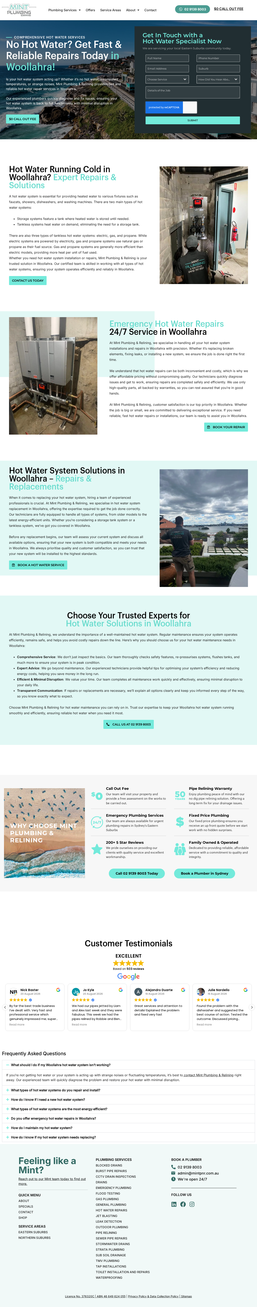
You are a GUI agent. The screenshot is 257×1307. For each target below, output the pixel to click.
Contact (150, 10)
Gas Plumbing (107, 1199)
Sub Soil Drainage (111, 1255)
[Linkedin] (174, 1204)
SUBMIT (193, 120)
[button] (252, 1007)
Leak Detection (109, 1221)
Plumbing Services (62, 10)
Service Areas (110, 10)
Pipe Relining (106, 1233)
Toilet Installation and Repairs (123, 1272)
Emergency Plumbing (113, 1188)
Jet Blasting (106, 1216)
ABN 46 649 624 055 (111, 1296)
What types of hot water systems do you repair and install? (55, 1090)
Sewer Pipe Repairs (111, 1238)
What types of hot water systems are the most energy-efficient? (59, 1109)
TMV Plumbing (107, 1261)
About (130, 10)
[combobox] (167, 79)
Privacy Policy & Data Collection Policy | (154, 1296)
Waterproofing (109, 1278)
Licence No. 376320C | (81, 1296)
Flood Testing (108, 1193)
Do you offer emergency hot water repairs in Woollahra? (53, 1118)
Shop (22, 1218)
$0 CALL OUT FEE (228, 9)
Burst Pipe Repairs (111, 1171)
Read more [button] (79, 1025)
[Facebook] (183, 1204)
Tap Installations (111, 1266)
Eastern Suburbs (33, 1232)
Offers (90, 10)
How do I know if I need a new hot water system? (48, 1100)
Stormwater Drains (113, 1244)
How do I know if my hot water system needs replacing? (53, 1137)
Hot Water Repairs (111, 1210)
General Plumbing (111, 1205)
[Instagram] (192, 1204)
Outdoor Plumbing (112, 1227)
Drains (101, 1182)
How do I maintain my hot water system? (41, 1128)
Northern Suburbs (34, 1238)
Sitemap (186, 1296)
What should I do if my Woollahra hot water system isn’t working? (60, 1065)
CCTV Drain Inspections (116, 1177)
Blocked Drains (109, 1165)
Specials (25, 1206)
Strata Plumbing (110, 1249)
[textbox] (163, 79)
